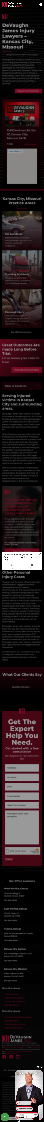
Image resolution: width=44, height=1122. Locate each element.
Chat (32, 568)
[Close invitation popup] (39, 554)
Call (12, 568)
